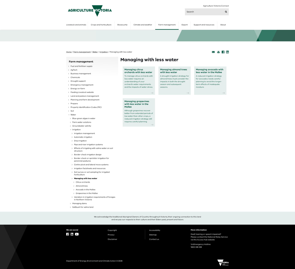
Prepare (74, 103)
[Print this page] (218, 52)
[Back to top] (286, 239)
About (223, 25)
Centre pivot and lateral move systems (91, 164)
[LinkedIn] (227, 52)
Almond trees (82, 186)
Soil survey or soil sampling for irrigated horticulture (92, 173)
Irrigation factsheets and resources (89, 168)
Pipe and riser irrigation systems (88, 144)
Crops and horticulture (101, 25)
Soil (72, 111)
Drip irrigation (80, 141)
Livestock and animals (76, 25)
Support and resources (204, 25)
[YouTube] (77, 234)
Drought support (78, 81)
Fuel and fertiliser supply (81, 66)
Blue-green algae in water (83, 118)
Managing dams (79, 203)
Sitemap (153, 235)
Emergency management (82, 85)
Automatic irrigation (83, 137)
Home (69, 52)
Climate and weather (143, 25)
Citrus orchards (83, 182)
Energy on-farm (78, 88)
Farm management (167, 25)
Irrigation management (84, 133)
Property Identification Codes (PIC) (86, 107)
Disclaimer (112, 239)
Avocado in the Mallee (85, 189)
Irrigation (104, 52)
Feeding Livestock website (82, 92)
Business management (81, 73)
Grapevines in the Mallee (87, 193)
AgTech (74, 70)
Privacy (111, 235)
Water (95, 52)
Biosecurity (122, 25)
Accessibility (154, 230)
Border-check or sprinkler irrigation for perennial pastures (91, 159)
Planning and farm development (85, 99)
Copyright (112, 230)
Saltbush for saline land (82, 207)
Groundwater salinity (81, 126)
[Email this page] (213, 52)
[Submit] (226, 12)
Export (185, 25)
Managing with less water (85, 178)
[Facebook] (223, 52)
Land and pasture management (85, 96)
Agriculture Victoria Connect (216, 6)
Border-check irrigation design (88, 154)
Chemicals (75, 77)
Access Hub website (206, 239)
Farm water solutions (81, 122)
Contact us (154, 239)
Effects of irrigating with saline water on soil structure (93, 149)
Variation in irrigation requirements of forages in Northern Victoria (94, 198)
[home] (90, 11)
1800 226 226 (196, 247)
